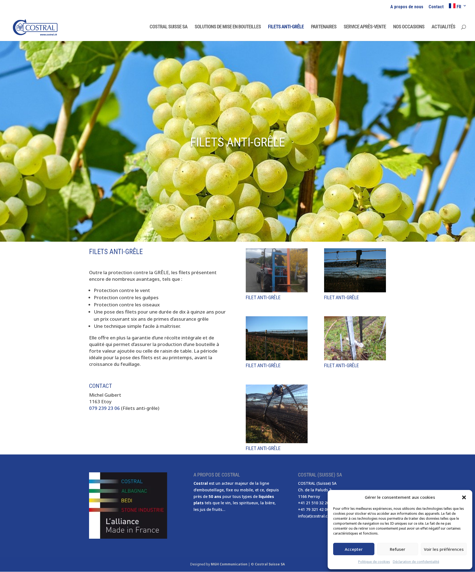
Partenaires (323, 27)
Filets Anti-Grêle (286, 27)
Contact (436, 7)
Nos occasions (408, 27)
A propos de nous (406, 7)
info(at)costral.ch (314, 516)
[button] (464, 497)
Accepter (354, 549)
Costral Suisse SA (270, 564)
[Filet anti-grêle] (277, 290)
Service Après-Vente (365, 27)
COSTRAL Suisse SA (168, 27)
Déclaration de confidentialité (416, 561)
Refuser (397, 549)
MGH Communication (229, 564)
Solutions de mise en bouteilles (228, 27)
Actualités (443, 27)
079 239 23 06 (104, 408)
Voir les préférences (444, 549)
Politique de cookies (374, 561)
